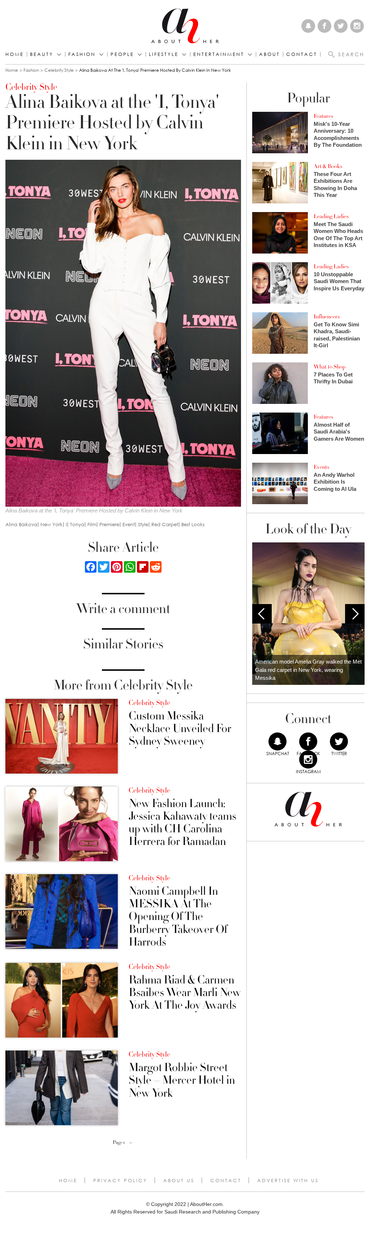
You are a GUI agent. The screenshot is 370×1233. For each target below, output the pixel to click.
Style (143, 524)
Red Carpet (164, 524)
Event (128, 524)
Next (355, 614)
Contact (225, 1180)
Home (14, 54)
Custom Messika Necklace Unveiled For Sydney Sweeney (180, 729)
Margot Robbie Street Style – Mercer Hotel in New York (182, 1080)
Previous (262, 614)
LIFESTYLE (163, 54)
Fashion (82, 54)
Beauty (41, 54)
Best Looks (193, 524)
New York (51, 524)
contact (301, 54)
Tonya (77, 524)
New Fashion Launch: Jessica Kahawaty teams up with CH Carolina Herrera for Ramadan (182, 822)
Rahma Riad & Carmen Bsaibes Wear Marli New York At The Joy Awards (185, 993)
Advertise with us (288, 1180)
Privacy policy (120, 1180)
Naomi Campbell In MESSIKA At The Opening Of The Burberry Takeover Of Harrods (178, 916)
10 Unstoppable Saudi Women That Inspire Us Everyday (339, 281)
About (269, 54)
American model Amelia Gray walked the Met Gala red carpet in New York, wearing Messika (308, 670)
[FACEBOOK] (308, 741)
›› (131, 1142)
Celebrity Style (59, 70)
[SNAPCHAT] (277, 741)
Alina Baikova (21, 524)
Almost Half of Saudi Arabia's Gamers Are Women (339, 432)
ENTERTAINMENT (218, 54)
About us (178, 1180)
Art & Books (328, 166)
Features (323, 116)
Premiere (109, 524)
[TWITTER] (339, 741)
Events (321, 467)
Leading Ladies (331, 216)
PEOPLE (122, 54)
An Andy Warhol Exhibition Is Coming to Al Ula (335, 482)
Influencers (327, 316)
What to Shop (329, 366)
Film (91, 524)
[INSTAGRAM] (308, 759)
